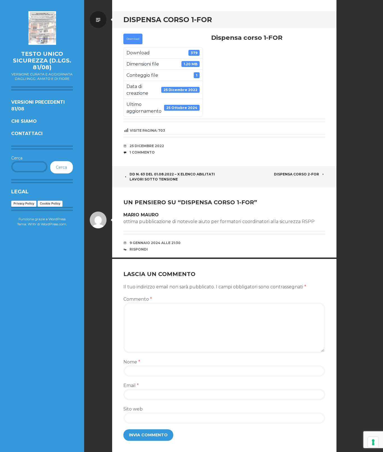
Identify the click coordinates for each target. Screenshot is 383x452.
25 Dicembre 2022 (147, 146)
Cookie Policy (50, 203)
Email (131, 385)
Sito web (133, 409)
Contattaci (27, 133)
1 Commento (142, 152)
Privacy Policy (23, 203)
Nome (131, 362)
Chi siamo (24, 121)
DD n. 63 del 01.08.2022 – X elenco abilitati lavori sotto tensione (172, 176)
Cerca (16, 158)
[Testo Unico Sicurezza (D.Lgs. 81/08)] (42, 28)
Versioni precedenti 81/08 (38, 105)
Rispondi (139, 249)
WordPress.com (53, 224)
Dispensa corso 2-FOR (296, 174)
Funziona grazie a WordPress (42, 219)
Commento (137, 299)
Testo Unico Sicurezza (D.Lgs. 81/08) (42, 60)
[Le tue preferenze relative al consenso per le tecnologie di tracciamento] (373, 442)
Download (132, 39)
